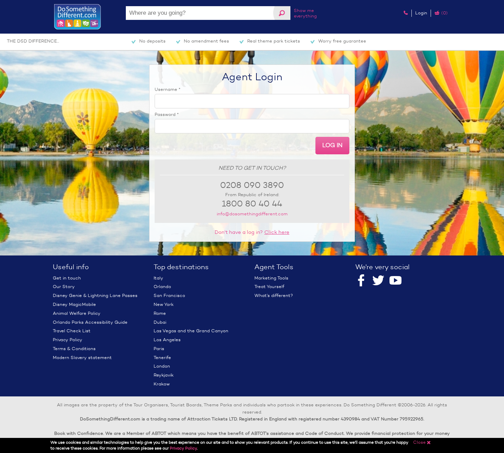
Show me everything (305, 13)
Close (422, 442)
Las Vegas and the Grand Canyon (191, 330)
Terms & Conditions (74, 348)
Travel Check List (72, 330)
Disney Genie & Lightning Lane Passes (95, 295)
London (162, 366)
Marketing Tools (271, 278)
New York (163, 304)
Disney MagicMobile (74, 304)
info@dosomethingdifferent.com (252, 213)
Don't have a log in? (252, 232)
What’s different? (273, 295)
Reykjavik (163, 375)
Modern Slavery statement (82, 357)
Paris (159, 348)
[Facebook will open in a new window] (361, 281)
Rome (160, 313)
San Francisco (169, 295)
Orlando (162, 286)
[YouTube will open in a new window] (395, 281)
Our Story (64, 286)
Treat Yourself (269, 286)
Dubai (160, 322)
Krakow (162, 383)
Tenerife (162, 357)
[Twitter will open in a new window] (378, 281)
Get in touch (67, 278)
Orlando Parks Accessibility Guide (90, 322)
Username (167, 89)
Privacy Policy (67, 339)
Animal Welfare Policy (76, 313)
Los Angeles (167, 339)
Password (167, 114)
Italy (158, 278)
